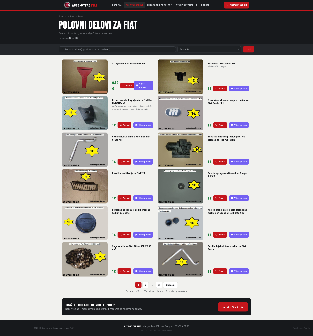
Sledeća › (170, 284)
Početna (117, 5)
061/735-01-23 (238, 5)
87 (159, 284)
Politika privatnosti (148, 330)
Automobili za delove (159, 5)
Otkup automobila (186, 5)
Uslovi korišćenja (165, 330)
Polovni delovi (134, 5)
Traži (248, 49)
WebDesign (301, 328)
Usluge (205, 5)
